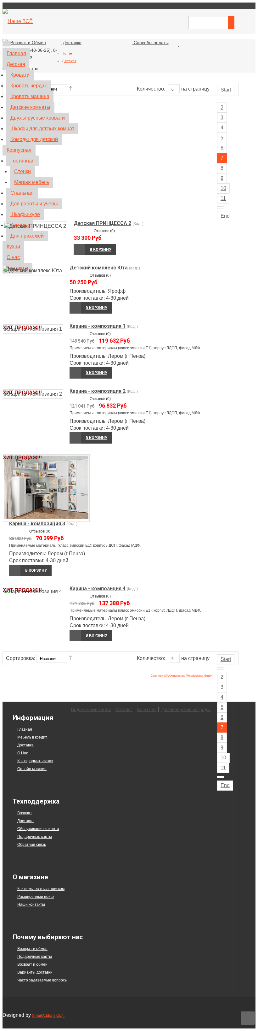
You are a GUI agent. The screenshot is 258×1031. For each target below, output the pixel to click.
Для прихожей (27, 236)
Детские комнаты (30, 107)
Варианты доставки (35, 972)
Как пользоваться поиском (40, 889)
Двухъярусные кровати (37, 118)
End (225, 785)
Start (226, 659)
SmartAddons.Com (48, 1015)
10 (223, 757)
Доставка (25, 745)
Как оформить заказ (35, 761)
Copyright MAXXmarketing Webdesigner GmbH (182, 675)
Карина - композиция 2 (98, 391)
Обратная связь (31, 844)
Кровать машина (29, 96)
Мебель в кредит (32, 737)
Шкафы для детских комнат (42, 128)
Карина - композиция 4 (98, 589)
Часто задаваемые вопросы (42, 980)
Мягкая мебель (31, 182)
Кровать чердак (28, 85)
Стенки (22, 171)
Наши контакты (31, 904)
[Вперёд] (220, 777)
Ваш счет (146, 709)
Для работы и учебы (34, 203)
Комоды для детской (34, 139)
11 (223, 767)
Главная (16, 53)
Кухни (13, 246)
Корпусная (19, 150)
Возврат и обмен (32, 948)
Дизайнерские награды (185, 709)
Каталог (123, 709)
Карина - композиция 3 (37, 524)
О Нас (22, 753)
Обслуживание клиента (38, 829)
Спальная (22, 193)
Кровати (20, 75)
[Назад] (220, 668)
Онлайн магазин (32, 769)
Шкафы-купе (25, 214)
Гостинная (22, 160)
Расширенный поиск (35, 896)
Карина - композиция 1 (98, 326)
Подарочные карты (91, 709)
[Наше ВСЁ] (18, 21)
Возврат (24, 813)
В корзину (96, 308)
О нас (13, 257)
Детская (16, 64)
